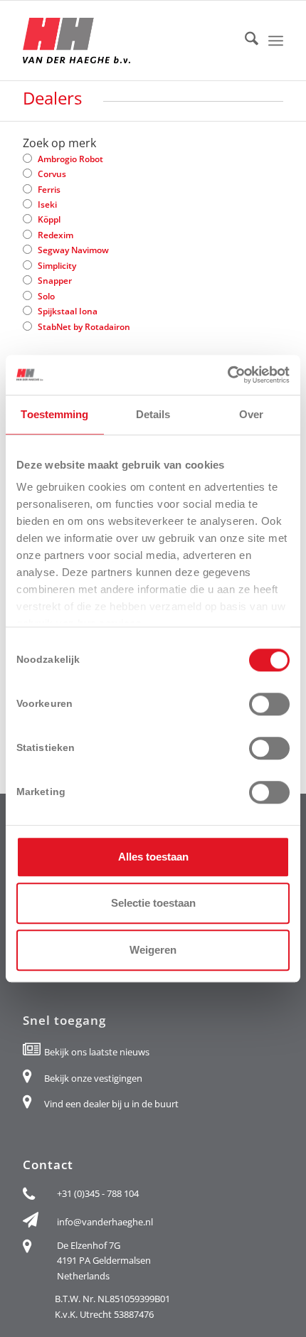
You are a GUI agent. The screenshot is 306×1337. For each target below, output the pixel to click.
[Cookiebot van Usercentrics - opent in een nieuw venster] (227, 375)
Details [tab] (153, 414)
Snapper (55, 281)
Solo (46, 296)
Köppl (49, 219)
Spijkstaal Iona (67, 311)
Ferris (49, 189)
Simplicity (57, 266)
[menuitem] (244, 40)
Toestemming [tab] (54, 414)
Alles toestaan (153, 857)
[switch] (269, 704)
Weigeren (153, 950)
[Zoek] (244, 40)
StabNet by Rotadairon (84, 327)
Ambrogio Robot (70, 159)
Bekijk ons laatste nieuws (96, 1051)
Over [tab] (251, 414)
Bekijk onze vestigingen (93, 1078)
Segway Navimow (73, 250)
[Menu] (275, 40)
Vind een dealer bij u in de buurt (111, 1103)
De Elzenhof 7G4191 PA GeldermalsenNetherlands (104, 1260)
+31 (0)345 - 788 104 (98, 1193)
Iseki (47, 204)
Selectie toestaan (153, 903)
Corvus (52, 174)
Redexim (55, 235)
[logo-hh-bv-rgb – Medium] (127, 40)
